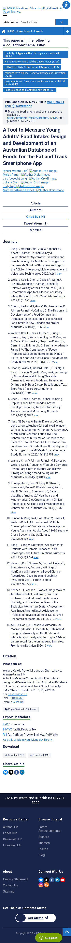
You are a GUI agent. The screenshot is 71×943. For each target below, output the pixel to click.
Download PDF (15, 755)
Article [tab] (36, 203)
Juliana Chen (12, 182)
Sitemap (8, 891)
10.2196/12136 (17, 694)
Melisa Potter (12, 174)
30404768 (17, 698)
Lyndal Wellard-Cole (16, 170)
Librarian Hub (12, 845)
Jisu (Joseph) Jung (15, 178)
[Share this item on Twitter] (10, 772)
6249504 (17, 702)
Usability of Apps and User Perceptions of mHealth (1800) (32, 54)
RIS (5, 734)
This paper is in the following (26, 42)
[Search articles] (61, 22)
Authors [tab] (36, 210)
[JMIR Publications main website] (35, 10)
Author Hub (10, 827)
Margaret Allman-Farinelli (19, 190)
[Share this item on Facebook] (16, 772)
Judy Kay (9, 186)
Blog (41, 855)
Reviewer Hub (12, 839)
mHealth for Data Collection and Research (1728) (32, 67)
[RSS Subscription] (46, 884)
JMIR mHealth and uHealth (24, 31)
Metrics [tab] (35, 230)
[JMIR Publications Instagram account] (40, 884)
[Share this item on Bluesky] (5, 772)
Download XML (40, 755)
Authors (43, 837)
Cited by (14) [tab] (35, 217)
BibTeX (7, 729)
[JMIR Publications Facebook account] (51, 879)
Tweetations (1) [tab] (36, 223)
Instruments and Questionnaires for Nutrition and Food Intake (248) (35, 83)
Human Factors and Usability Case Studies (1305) (32, 61)
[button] (66, 4)
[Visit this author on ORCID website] (43, 170)
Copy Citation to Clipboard (21, 709)
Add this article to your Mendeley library (27, 739)
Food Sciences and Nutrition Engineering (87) (29, 90)
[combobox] (37, 22)
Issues (43, 849)
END (6, 724)
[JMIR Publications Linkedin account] (57, 879)
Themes (44, 843)
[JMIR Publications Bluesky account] (40, 879)
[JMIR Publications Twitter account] (46, 879)
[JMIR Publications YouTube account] (62, 879)
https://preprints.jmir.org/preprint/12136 (32, 117)
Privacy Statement (15, 879)
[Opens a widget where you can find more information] (48, 938)
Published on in (34, 104)
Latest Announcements (49, 829)
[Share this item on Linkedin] (22, 772)
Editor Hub (10, 833)
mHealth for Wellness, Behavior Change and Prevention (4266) (35, 74)
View (59, 273)
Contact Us (10, 885)
